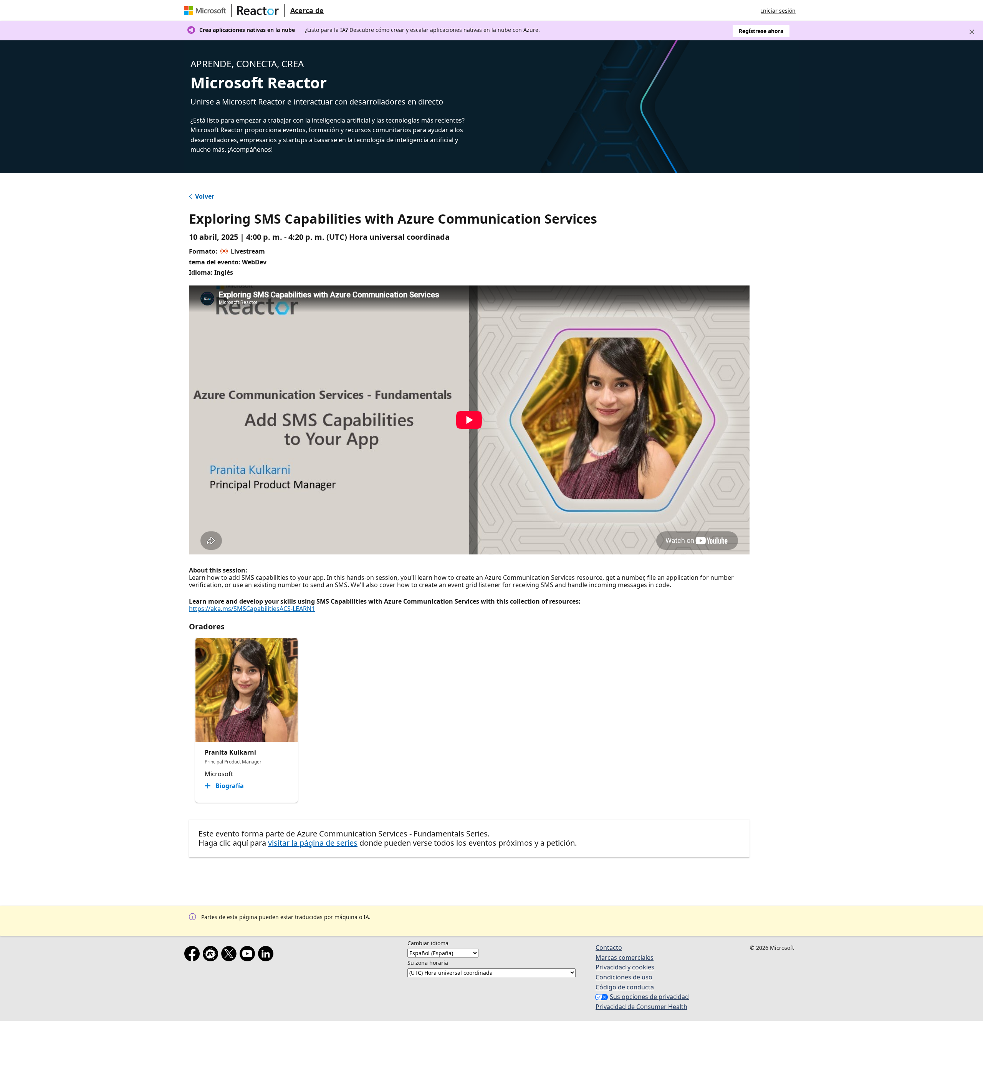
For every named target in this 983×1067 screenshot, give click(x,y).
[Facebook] (193, 955)
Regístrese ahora (761, 31)
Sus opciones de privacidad (649, 996)
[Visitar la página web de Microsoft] (206, 10)
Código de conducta (625, 987)
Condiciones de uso (624, 977)
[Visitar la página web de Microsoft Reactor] (258, 10)
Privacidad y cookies (625, 967)
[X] (230, 955)
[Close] (972, 32)
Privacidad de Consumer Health (641, 1006)
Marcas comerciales (625, 957)
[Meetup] (212, 955)
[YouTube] (249, 955)
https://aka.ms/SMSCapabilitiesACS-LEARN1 (252, 608)
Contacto (609, 947)
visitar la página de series (312, 843)
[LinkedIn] (267, 955)
